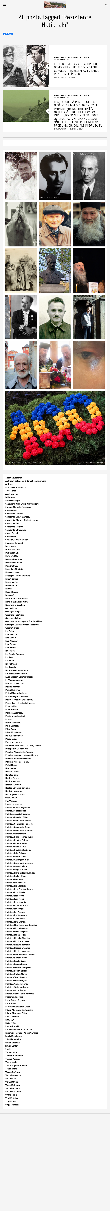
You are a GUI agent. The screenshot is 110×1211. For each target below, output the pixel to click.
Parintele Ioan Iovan (14, 896)
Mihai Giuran (10, 729)
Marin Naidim (11, 706)
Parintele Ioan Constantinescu (19, 889)
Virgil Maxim (10, 1101)
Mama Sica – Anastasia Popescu (20, 703)
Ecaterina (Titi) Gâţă (14, 569)
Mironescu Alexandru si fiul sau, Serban (23, 745)
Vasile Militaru (11, 1082)
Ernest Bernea (11, 579)
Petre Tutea (10, 1003)
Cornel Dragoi (11, 533)
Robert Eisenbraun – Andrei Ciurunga (21, 1033)
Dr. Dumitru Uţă (12, 553)
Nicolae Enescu (12, 778)
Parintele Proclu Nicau (15, 961)
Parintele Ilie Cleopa (14, 879)
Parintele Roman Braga (16, 964)
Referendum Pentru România (18, 1030)
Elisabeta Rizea (12, 572)
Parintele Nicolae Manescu (17, 951)
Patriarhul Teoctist (14, 997)
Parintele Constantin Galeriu (18, 821)
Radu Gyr (9, 1020)
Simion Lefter (11, 1046)
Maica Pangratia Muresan (16, 696)
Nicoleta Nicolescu (13, 791)
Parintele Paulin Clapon (16, 958)
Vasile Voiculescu (13, 1092)
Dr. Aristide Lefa (12, 550)
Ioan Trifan (10, 648)
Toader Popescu (12, 1059)
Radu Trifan (10, 1023)
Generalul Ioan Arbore (15, 605)
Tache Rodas (11, 1052)
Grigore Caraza (12, 628)
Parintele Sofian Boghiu (16, 971)
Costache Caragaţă (14, 543)
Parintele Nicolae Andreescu (18, 941)
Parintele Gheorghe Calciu (17, 860)
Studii (7, 1049)
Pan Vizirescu (11, 801)
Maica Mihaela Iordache (16, 693)
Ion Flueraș (10, 651)
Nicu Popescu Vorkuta (15, 794)
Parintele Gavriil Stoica (15, 857)
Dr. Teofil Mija (11, 556)
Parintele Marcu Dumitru (16, 928)
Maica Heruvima (12, 690)
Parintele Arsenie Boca (15, 811)
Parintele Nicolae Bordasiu (17, 945)
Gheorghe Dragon (13, 612)
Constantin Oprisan (14, 527)
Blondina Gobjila (12, 500)
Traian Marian (11, 1062)
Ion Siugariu (10, 667)
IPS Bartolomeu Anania (16, 674)
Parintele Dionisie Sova (15, 847)
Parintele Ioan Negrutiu (15, 902)
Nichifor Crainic (12, 772)
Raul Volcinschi (12, 1026)
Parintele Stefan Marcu (16, 974)
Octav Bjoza (11, 798)
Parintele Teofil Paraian (16, 977)
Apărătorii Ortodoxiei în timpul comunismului (25, 481)
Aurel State (10, 491)
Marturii (8, 719)
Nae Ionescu (10, 768)
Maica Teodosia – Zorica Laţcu (19, 700)
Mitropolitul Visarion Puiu (16, 749)
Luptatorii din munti (14, 683)
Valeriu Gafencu (12, 1072)
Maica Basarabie (12, 687)
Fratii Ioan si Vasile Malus (16, 602)
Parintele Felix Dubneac (16, 853)
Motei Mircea (11, 765)
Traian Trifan (11, 1069)
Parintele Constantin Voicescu (18, 830)
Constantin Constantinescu (17, 517)
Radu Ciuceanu (12, 1017)
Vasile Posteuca (12, 1088)
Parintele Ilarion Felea (15, 876)
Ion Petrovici (11, 664)
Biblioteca (10, 497)
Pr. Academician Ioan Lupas (17, 1007)
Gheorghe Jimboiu (13, 618)
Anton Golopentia (13, 478)
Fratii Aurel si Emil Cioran (16, 599)
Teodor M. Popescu (14, 1056)
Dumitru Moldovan (13, 563)
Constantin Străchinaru (15, 530)
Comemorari (10, 510)
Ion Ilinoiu (9, 657)
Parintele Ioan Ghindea (15, 892)
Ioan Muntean (11, 641)
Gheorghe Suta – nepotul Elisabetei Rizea (24, 621)
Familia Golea (11, 585)
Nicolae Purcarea (13, 785)
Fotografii (9, 595)
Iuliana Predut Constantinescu (19, 677)
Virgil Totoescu (12, 1105)
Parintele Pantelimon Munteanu (19, 954)
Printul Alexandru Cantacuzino (19, 1010)
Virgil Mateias (11, 1098)
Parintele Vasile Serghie (16, 981)
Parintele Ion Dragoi (14, 909)
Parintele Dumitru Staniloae (18, 850)
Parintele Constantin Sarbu (17, 827)
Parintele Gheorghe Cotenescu (19, 863)
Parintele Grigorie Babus (16, 869)
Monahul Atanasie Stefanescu (19, 752)
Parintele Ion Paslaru (15, 912)
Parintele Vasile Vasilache (17, 987)
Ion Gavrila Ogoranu (14, 654)
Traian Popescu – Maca (16, 1065)
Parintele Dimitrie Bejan (16, 843)
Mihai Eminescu (12, 726)
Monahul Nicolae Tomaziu (17, 762)
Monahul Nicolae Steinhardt (18, 759)
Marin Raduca (11, 709)
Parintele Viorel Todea (15, 990)
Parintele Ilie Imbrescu (15, 883)
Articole (9, 484)
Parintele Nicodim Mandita (17, 938)
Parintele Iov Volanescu (16, 915)
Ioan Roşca (10, 644)
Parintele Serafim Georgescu (18, 968)
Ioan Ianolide (11, 634)
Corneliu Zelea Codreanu (16, 540)
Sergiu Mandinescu (13, 1036)
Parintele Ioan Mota (14, 899)
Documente (10, 546)
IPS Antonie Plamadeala (16, 670)
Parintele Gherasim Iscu (16, 866)
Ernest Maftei (11, 582)
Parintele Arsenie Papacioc (17, 814)
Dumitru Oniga (11, 566)
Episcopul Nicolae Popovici (17, 576)
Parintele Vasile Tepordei (16, 984)
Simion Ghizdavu (12, 1043)
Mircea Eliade (11, 739)
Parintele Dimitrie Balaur (16, 840)
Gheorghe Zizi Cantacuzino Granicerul (22, 625)
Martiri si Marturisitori (15, 716)
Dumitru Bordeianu (13, 559)
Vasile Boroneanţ (13, 1075)
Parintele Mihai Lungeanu (16, 932)
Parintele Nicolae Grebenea (17, 948)
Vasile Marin (10, 1078)
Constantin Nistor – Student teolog (21, 520)
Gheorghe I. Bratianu (14, 615)
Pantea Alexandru (13, 804)
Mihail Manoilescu (13, 732)
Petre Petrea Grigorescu (16, 1000)
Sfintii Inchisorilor (13, 1039)
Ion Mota (9, 660)
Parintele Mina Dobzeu (15, 935)
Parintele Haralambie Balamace (20, 873)
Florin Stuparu (11, 592)
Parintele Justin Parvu (15, 918)
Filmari (8, 589)
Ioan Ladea (10, 638)
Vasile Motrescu (12, 1085)
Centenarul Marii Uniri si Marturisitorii (21, 504)
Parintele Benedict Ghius (16, 817)
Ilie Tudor (9, 631)
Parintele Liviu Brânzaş (15, 922)
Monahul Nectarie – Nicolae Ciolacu (21, 755)
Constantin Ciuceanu (14, 514)
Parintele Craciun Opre (15, 834)
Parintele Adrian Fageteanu (17, 808)
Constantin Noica (13, 523)
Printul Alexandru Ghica (16, 1013)
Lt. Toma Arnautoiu (14, 680)
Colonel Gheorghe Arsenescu (18, 507)
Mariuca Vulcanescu (14, 713)
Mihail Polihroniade (14, 736)
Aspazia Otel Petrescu (15, 487)
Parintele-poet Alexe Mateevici (19, 994)
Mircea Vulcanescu (13, 742)
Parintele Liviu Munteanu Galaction (21, 925)
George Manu (11, 608)
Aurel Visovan (11, 494)
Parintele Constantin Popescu (18, 824)
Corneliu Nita (11, 536)
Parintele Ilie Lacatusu (15, 886)
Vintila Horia (11, 1095)
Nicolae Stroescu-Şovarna (17, 788)
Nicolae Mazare (12, 781)
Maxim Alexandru (13, 723)
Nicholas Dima (11, 775)
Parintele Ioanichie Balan (16, 905)
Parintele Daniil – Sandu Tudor (19, 837)
